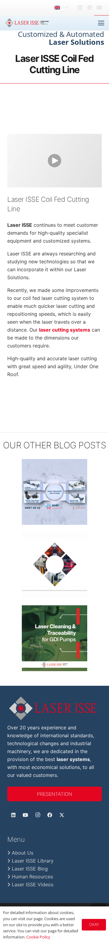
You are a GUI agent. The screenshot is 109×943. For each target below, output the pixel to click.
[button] (61, 7)
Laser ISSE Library (32, 861)
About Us (21, 853)
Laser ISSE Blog (29, 869)
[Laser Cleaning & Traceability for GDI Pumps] (54, 638)
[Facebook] (89, 7)
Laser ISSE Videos (31, 884)
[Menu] (101, 23)
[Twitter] (62, 815)
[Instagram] (37, 815)
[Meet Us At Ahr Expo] (54, 492)
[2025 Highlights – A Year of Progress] (54, 565)
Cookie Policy (38, 937)
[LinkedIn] (80, 7)
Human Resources (31, 877)
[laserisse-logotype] (54, 708)
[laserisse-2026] (27, 22)
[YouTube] (99, 7)
